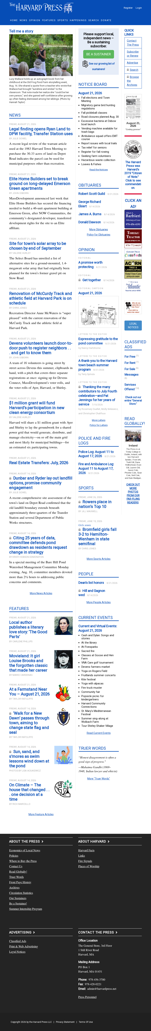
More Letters (98, 420)
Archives (14, 887)
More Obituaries (98, 229)
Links (81, 855)
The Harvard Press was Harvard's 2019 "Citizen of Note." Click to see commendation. (133, 175)
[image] (133, 218)
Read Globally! (18, 871)
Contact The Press (133, 42)
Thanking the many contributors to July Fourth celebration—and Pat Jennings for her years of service (97, 395)
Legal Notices (17, 951)
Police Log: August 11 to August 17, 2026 (96, 454)
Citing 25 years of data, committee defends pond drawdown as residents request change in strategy (38, 545)
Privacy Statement (65, 1022)
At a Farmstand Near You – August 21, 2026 (29, 691)
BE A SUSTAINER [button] (98, 54)
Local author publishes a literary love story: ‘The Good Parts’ (28, 629)
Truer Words (16, 877)
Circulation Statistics (21, 893)
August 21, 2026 (90, 93)
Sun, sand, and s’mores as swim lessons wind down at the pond (29, 758)
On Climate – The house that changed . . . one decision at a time (29, 792)
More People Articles (99, 602)
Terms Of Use (86, 1022)
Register (128, 7)
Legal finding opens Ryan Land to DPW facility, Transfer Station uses (41, 131)
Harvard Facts (86, 850)
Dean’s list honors (91, 583)
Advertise (132, 62)
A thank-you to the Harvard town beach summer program (97, 365)
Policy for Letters (99, 425)
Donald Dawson (89, 222)
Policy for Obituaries (98, 234)
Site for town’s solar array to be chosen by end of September (37, 246)
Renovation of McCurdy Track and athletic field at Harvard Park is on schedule (40, 298)
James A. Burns (89, 214)
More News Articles (41, 593)
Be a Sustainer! (18, 903)
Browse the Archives (133, 81)
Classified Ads (17, 941)
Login (139, 8)
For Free (131, 356)
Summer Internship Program (25, 909)
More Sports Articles (98, 558)
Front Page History (20, 882)
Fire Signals (85, 861)
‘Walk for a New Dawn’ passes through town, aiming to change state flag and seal (29, 723)
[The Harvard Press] (41, 7)
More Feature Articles (41, 814)
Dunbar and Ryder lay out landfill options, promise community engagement (40, 483)
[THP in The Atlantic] (133, 286)
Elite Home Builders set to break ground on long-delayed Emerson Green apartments (39, 184)
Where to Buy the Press (23, 861)
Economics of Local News (24, 850)
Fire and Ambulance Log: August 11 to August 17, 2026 (96, 468)
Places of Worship (88, 866)
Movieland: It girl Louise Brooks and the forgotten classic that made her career (28, 663)
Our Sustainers (17, 898)
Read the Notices (98, 169)
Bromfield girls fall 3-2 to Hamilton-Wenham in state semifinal (97, 536)
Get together (91, 280)
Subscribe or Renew (133, 53)
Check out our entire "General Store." (133, 400)
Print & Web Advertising (23, 946)
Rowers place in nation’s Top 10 (95, 504)
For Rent (131, 363)
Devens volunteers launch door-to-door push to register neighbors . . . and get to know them (40, 348)
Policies (13, 855)
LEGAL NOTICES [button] (133, 325)
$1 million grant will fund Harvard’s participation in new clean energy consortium (36, 408)
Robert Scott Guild (91, 194)
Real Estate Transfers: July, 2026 (38, 462)
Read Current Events (99, 733)
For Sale (131, 369)
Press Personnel (87, 997)
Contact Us (15, 866)
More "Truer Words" (98, 778)
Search (134, 69)
